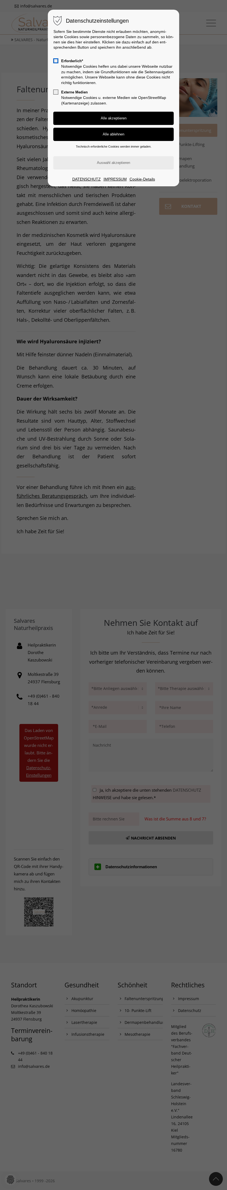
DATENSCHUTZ (86, 179)
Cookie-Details (142, 179)
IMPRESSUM (115, 179)
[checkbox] (55, 60)
